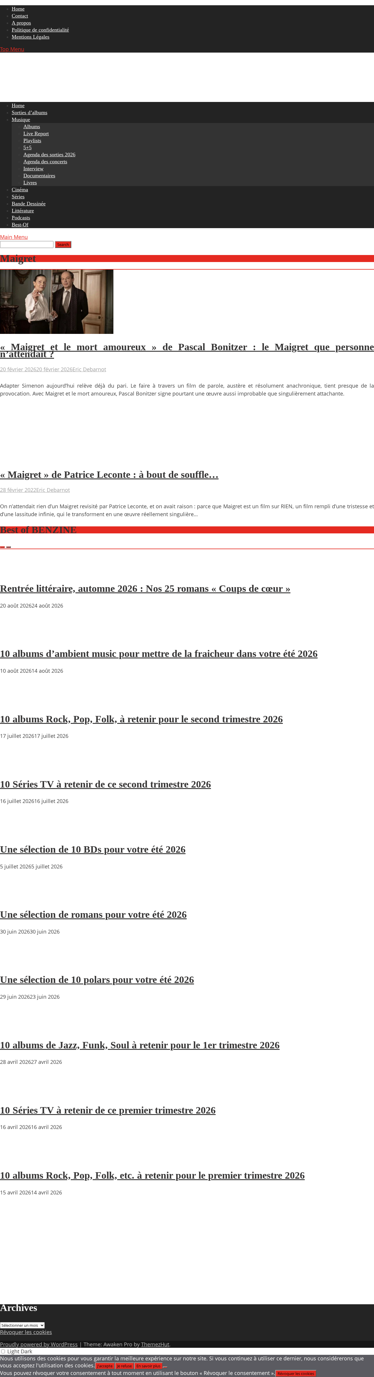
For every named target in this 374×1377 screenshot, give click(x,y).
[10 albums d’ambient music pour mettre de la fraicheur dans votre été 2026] (17, 637)
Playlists (32, 140)
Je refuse (124, 1366)
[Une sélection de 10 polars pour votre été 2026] (17, 963)
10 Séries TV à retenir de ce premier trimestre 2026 (108, 1110)
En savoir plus (148, 1366)
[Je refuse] (165, 1367)
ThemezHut (155, 1344)
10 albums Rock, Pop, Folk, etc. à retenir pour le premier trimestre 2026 (152, 1175)
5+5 (27, 147)
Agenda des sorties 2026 (49, 154)
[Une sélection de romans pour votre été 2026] (17, 897)
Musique (21, 119)
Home (18, 9)
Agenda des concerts (45, 161)
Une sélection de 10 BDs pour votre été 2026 (93, 849)
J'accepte (104, 1366)
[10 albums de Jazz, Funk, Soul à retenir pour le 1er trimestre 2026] (17, 1028)
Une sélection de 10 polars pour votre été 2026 (97, 979)
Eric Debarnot (89, 369)
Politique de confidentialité (40, 30)
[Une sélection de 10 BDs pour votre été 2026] (17, 832)
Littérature (23, 211)
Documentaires (39, 175)
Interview (33, 168)
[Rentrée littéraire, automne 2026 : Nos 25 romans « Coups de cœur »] (17, 571)
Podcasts (21, 218)
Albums (31, 126)
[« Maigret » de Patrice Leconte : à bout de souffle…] (56, 459)
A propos (21, 23)
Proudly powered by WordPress (39, 1344)
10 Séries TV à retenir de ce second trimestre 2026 (105, 784)
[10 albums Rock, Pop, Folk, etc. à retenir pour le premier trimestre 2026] (17, 1158)
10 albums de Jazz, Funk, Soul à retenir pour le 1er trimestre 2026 (140, 1045)
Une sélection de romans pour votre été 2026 (93, 914)
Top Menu (12, 49)
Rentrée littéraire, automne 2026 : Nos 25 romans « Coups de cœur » (145, 588)
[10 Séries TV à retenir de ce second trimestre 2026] (17, 767)
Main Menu (14, 236)
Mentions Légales (30, 37)
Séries (18, 197)
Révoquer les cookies (26, 1332)
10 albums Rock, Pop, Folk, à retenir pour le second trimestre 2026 (141, 719)
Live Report (36, 133)
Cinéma (20, 189)
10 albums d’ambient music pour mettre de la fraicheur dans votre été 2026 (159, 653)
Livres (30, 182)
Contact (20, 16)
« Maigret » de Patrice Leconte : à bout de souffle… (109, 474)
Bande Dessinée (29, 204)
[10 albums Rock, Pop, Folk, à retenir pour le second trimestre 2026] (17, 702)
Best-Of (20, 225)
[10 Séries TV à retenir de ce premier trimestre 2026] (17, 1093)
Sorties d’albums (29, 112)
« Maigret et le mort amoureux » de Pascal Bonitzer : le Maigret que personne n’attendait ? (187, 350)
